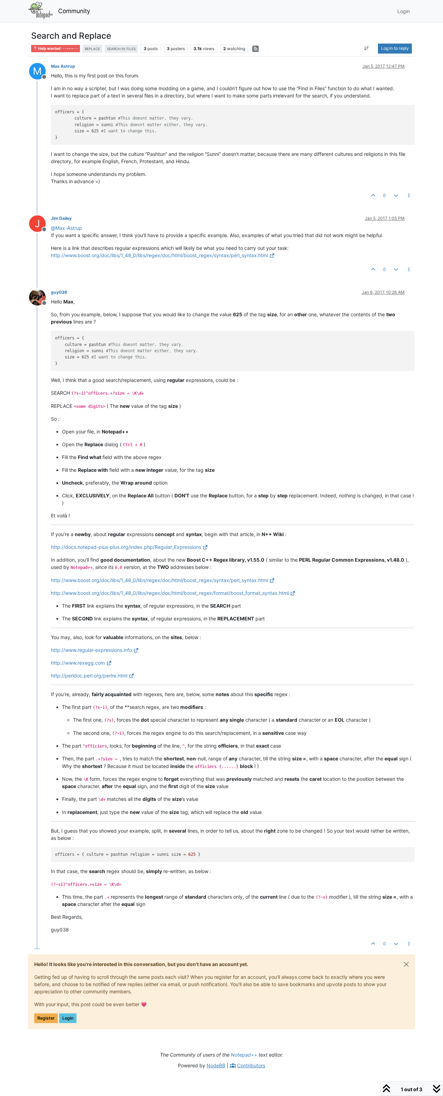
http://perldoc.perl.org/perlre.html (89, 675)
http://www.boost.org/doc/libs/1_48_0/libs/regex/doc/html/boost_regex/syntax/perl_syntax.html (159, 255)
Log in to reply (395, 48)
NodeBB (216, 1065)
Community (74, 11)
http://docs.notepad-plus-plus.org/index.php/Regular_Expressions (126, 547)
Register (46, 1018)
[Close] (406, 964)
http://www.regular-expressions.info (91, 650)
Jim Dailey (61, 218)
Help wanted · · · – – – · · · (57, 48)
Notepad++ (244, 1055)
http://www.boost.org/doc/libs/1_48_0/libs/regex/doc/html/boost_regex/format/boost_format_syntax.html (170, 593)
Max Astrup (63, 66)
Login (67, 1018)
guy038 (59, 292)
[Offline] (40, 297)
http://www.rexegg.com (78, 663)
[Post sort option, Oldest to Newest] (366, 48)
